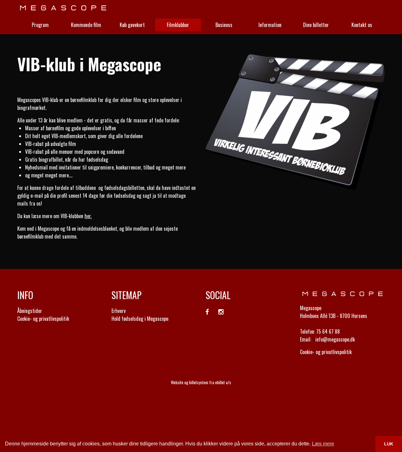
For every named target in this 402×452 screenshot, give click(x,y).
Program (40, 25)
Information (269, 25)
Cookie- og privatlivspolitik (43, 318)
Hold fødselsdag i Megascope (139, 318)
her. (88, 216)
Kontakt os (361, 25)
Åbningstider (29, 311)
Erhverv (118, 311)
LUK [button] (388, 443)
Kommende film (86, 25)
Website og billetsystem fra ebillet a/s (201, 382)
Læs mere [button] (323, 443)
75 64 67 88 (328, 331)
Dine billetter (316, 25)
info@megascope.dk (335, 339)
